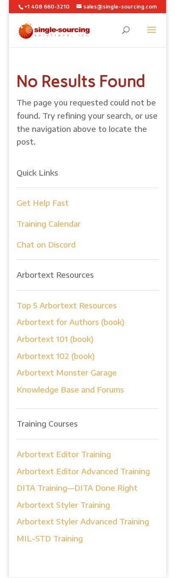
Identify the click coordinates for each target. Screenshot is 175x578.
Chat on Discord (46, 244)
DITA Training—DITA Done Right (77, 488)
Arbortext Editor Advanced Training (83, 471)
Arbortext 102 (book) (56, 356)
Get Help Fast (43, 203)
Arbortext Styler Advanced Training (83, 521)
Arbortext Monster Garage (67, 372)
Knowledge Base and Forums (70, 389)
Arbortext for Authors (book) (70, 322)
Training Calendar (49, 223)
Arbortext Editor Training (64, 454)
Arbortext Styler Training (63, 505)
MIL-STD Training (50, 538)
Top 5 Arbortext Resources (67, 305)
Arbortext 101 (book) (55, 339)
